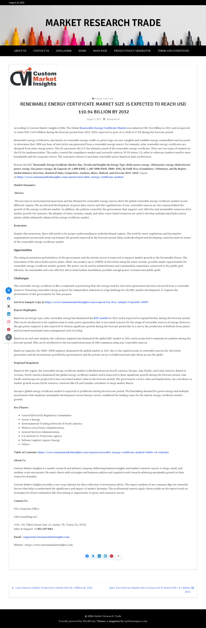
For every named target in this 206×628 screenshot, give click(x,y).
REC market (101, 318)
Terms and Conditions (173, 50)
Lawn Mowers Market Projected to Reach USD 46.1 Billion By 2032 (54, 587)
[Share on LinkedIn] (99, 556)
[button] (118, 556)
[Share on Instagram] (105, 556)
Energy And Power (104, 98)
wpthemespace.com (135, 621)
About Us (20, 50)
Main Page (100, 50)
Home (82, 50)
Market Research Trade (103, 23)
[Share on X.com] (93, 556)
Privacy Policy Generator (132, 50)
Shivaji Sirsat (113, 119)
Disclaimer (63, 50)
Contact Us (41, 50)
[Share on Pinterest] (111, 556)
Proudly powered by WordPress (77, 621)
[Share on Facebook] (87, 556)
